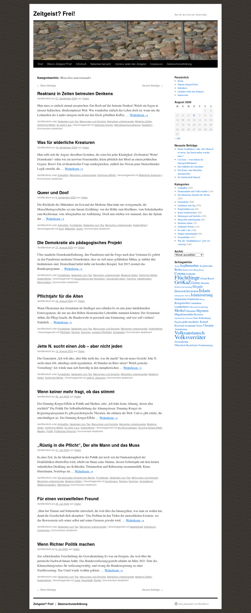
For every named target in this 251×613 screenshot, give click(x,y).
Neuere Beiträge (152, 85)
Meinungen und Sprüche (93, 121)
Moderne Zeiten (143, 121)
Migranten (191, 310)
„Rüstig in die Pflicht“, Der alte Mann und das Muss (88, 445)
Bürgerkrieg (199, 269)
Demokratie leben (115, 278)
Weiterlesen (139, 115)
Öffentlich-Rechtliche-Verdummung (194, 345)
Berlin (178, 269)
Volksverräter (190, 337)
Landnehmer (182, 306)
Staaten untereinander (187, 233)
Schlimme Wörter (46, 124)
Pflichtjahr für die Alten (60, 296)
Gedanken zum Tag (68, 121)
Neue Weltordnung (202, 317)
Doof (61, 228)
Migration (202, 310)
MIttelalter (70, 228)
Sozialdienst (146, 481)
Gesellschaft (136, 526)
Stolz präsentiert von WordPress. (193, 603)
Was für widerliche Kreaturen (66, 142)
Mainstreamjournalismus (127, 124)
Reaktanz (147, 124)
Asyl (177, 265)
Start (40, 64)
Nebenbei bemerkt (100, 64)
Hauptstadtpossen (186, 208)
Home (180, 80)
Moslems (198, 314)
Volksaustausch (190, 332)
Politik (49, 431)
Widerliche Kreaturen (150, 175)
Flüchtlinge (187, 277)
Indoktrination (144, 278)
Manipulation (44, 282)
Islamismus (181, 299)
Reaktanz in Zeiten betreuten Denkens (75, 93)
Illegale (198, 286)
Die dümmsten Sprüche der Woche (76, 477)
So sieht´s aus (64, 124)
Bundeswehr (188, 269)
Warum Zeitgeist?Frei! (59, 64)
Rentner (75, 332)
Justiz (77, 580)
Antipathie (63, 175)
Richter (97, 580)
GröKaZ (183, 282)
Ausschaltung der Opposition (89, 278)
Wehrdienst (63, 484)
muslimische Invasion (184, 318)
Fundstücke (76, 225)
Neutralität (87, 580)
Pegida (178, 322)
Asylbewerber (189, 265)
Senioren (86, 332)
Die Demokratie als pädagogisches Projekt (79, 242)
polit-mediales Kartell (195, 322)
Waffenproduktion (46, 484)
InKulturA (81, 64)
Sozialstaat (119, 332)
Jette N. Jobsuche (95, 377)
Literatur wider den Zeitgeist (130, 64)
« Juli (177, 138)
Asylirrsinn (205, 266)
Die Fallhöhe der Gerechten (190, 166)
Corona (180, 273)
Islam (204, 290)
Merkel (180, 310)
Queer (79, 228)
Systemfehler (140, 225)
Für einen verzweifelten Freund (68, 498)
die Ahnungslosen (127, 427)
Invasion (180, 291)
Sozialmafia (190, 325)
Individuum (150, 526)
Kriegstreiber (182, 303)
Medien (41, 431)
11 (183, 120)
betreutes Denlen (104, 124)
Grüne (195, 282)
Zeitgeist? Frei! (54, 13)
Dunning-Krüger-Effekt (150, 427)
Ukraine (208, 325)
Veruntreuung (181, 329)
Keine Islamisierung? (187, 212)
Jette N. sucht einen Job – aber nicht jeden (79, 346)
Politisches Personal (65, 431)
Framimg (131, 278)
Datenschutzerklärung (179, 64)
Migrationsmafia (184, 314)
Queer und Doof (53, 192)
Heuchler (205, 283)
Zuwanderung (181, 341)
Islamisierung (202, 294)
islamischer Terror (182, 295)
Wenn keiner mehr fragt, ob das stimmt (76, 391)
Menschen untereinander (120, 121)
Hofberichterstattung (183, 287)
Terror (199, 325)
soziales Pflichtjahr (102, 332)
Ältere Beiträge (46, 85)
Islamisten (193, 299)
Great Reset (207, 278)
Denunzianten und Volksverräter (193, 191)
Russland (179, 325)
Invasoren (192, 291)
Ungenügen (43, 530)
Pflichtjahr (65, 332)
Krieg (202, 299)
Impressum (156, 64)
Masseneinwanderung (199, 307)
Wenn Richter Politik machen (66, 544)
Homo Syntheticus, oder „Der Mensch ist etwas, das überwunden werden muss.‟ (195, 152)
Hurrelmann (111, 481)
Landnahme (196, 303)
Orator (85, 98)
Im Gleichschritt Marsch (189, 177)
